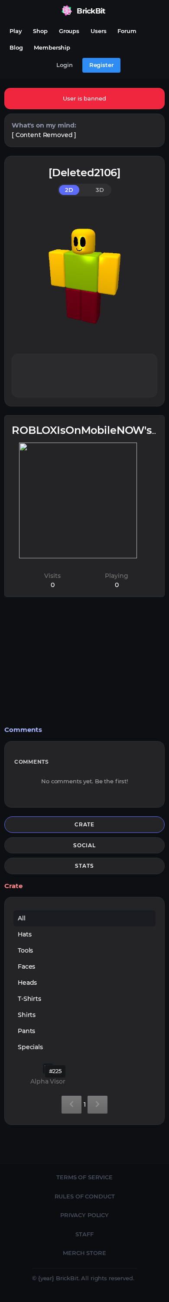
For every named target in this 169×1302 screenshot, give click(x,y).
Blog (16, 47)
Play (16, 30)
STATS (84, 865)
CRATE (85, 824)
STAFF (84, 1234)
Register (101, 64)
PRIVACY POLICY (84, 1214)
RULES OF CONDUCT (85, 1196)
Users (98, 30)
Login (64, 64)
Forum (126, 30)
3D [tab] (100, 189)
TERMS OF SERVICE (84, 1177)
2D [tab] (69, 189)
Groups (69, 30)
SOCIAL (84, 845)
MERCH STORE (84, 1252)
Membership (52, 47)
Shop (40, 30)
